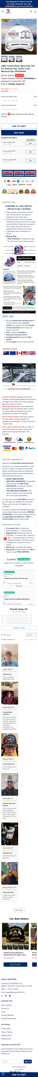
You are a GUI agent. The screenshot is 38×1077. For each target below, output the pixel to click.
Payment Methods (7, 1015)
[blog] (10, 996)
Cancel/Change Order (8, 1018)
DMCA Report (19, 1070)
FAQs (3, 1012)
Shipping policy (6, 1035)
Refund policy (6, 1039)
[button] (5, 538)
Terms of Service (7, 1032)
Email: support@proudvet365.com (13, 992)
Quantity (4, 116)
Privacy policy (6, 1028)
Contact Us (5, 1008)
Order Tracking (6, 1005)
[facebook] (2, 996)
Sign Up (28, 1061)
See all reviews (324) (19, 612)
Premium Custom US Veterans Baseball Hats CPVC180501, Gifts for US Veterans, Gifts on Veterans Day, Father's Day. (15, 954)
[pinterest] (6, 996)
